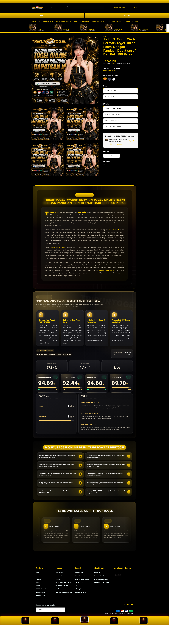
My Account (79, 572)
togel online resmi (58, 247)
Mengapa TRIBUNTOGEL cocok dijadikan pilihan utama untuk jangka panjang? (106, 492)
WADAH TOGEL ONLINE (63, 21)
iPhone (38, 579)
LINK (114, 622)
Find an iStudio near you (102, 576)
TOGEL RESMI (109, 96)
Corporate (59, 576)
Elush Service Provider (63, 582)
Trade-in (58, 589)
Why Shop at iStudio (101, 579)
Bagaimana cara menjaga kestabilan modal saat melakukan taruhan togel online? (105, 483)
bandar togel (114, 230)
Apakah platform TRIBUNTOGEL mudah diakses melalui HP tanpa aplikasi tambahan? (105, 474)
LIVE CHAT (143, 622)
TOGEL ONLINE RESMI (99, 21)
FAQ (76, 585)
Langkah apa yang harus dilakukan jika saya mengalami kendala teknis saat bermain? (56, 483)
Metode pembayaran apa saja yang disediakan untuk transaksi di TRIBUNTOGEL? (106, 465)
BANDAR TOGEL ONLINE (81, 21)
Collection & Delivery (82, 576)
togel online (82, 212)
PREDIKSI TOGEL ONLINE (113, 108)
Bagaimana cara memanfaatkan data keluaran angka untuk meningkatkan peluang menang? (56, 465)
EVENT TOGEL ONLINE (112, 120)
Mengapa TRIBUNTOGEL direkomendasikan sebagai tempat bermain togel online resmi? (57, 456)
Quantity (106, 151)
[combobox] (84, 7)
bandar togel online (106, 270)
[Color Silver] (113, 79)
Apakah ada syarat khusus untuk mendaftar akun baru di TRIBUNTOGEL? (56, 492)
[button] (35, 21)
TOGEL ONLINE (48, 21)
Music (38, 585)
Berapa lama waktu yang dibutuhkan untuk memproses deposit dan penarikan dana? (58, 474)
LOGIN (42, 15)
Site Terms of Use (81, 592)
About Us (97, 572)
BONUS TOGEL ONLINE (112, 114)
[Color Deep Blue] (109, 79)
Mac (37, 572)
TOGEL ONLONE (110, 90)
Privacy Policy (79, 589)
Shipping (113, 63)
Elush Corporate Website (102, 582)
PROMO (25, 622)
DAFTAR (127, 15)
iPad (37, 576)
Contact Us (79, 582)
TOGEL (57, 579)
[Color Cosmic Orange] (105, 79)
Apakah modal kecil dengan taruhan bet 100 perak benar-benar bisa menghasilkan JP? (106, 456)
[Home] (37, 7)
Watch (38, 582)
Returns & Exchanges (82, 579)
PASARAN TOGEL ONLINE (113, 126)
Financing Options (61, 585)
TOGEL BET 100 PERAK (130, 21)
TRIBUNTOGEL (35, 21)
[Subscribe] (63, 609)
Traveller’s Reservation (63, 592)
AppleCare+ (59, 572)
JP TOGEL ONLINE (115, 21)
